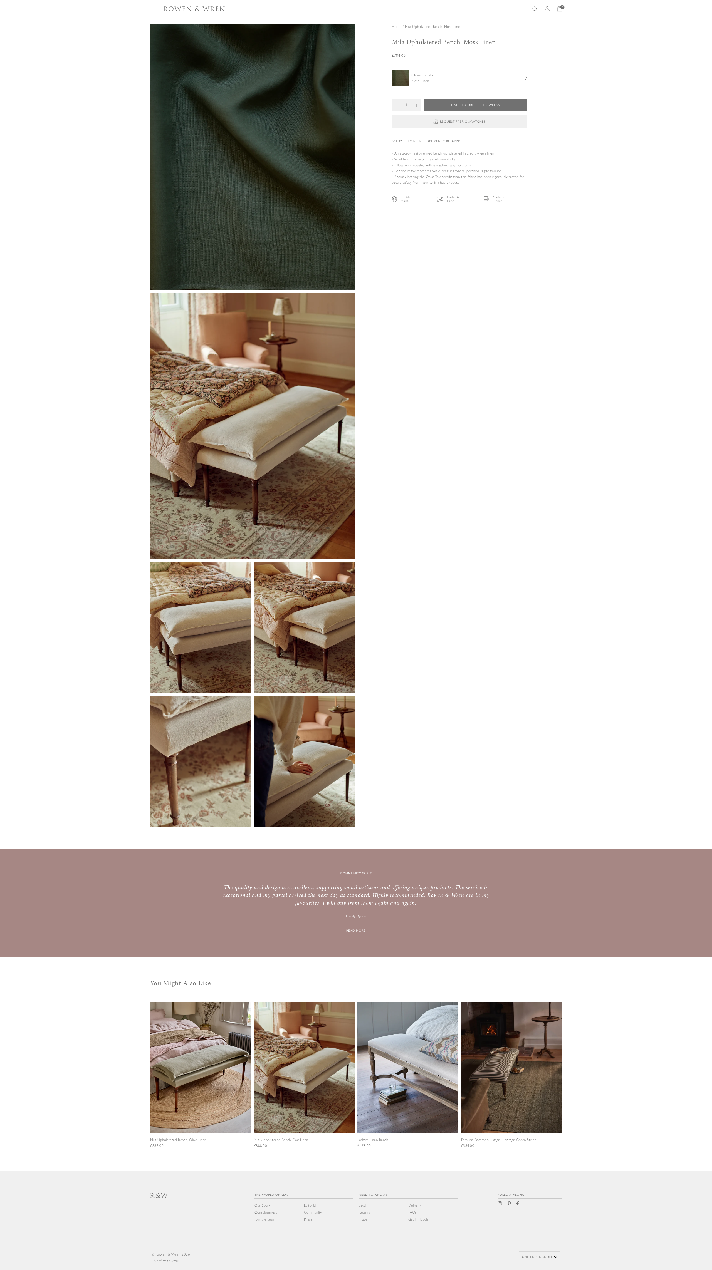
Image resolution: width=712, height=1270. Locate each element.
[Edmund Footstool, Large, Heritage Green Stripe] (511, 1082)
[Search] (534, 9)
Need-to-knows (373, 1195)
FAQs (412, 1212)
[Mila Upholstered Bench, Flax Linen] (304, 1082)
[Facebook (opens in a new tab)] (517, 1203)
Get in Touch (418, 1219)
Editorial (310, 1205)
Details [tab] (414, 141)
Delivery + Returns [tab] (444, 141)
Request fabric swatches (463, 121)
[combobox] (539, 1256)
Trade (363, 1219)
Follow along (511, 1195)
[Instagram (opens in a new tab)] (500, 1203)
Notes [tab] (397, 141)
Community (313, 1212)
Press (308, 1219)
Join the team (264, 1219)
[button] (397, 105)
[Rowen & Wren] (194, 8)
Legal (362, 1205)
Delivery (414, 1205)
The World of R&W (271, 1195)
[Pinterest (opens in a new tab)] (509, 1203)
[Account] (547, 9)
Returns (365, 1212)
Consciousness (265, 1212)
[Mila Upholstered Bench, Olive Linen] (200, 1082)
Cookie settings (166, 1260)
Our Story (262, 1205)
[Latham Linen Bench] (407, 1082)
